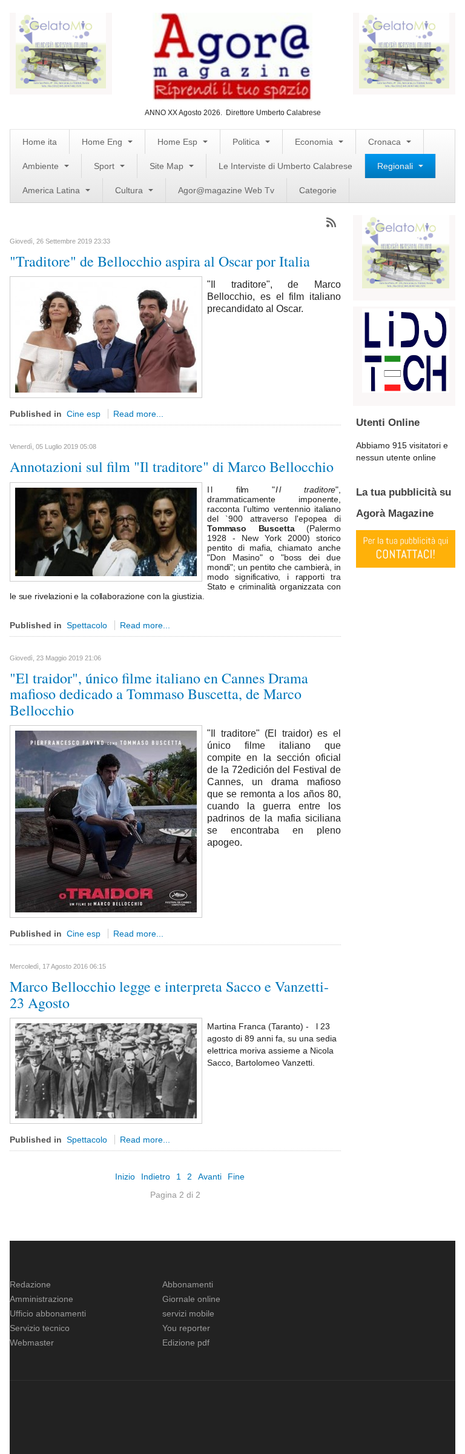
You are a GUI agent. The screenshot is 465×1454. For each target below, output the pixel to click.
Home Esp (178, 142)
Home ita (39, 142)
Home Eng (103, 142)
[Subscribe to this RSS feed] (331, 222)
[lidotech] (405, 349)
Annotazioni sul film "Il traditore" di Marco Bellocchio (172, 466)
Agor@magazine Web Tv (226, 190)
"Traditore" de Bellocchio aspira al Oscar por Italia (160, 261)
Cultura (130, 190)
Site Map (168, 166)
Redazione (30, 1284)
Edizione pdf (185, 1342)
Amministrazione (41, 1299)
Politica (247, 142)
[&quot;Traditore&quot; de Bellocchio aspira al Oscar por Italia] (106, 337)
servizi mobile (188, 1313)
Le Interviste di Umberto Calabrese (285, 166)
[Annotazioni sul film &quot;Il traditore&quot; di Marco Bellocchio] (106, 531)
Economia (315, 142)
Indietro (155, 1176)
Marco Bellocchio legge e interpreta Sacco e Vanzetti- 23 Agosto (169, 994)
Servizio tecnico (40, 1328)
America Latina (52, 190)
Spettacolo (87, 625)
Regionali (396, 166)
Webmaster (32, 1342)
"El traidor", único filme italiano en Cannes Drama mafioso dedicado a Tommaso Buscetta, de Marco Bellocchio (159, 694)
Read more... (138, 414)
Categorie (318, 190)
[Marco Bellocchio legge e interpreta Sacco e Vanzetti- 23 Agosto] (106, 1070)
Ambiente (41, 166)
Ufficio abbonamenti (48, 1313)
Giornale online (191, 1299)
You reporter (186, 1328)
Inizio (125, 1176)
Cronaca (385, 142)
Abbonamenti (187, 1284)
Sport (105, 166)
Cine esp (84, 414)
